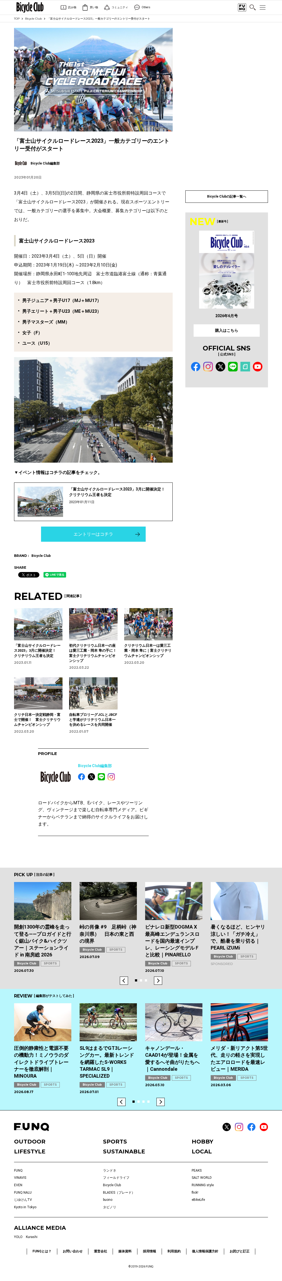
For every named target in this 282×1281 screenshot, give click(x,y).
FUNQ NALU (23, 1192)
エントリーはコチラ (93, 534)
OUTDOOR (29, 1141)
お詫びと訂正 (240, 1251)
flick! (195, 1192)
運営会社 (100, 1251)
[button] (124, 981)
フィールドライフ (116, 1178)
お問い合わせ (73, 1251)
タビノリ (109, 1207)
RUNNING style (203, 1185)
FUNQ (18, 1170)
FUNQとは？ (41, 1251)
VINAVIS (20, 1178)
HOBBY (202, 1141)
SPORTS (50, 963)
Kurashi (31, 1237)
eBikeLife (198, 1200)
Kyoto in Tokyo (25, 1207)
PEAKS (197, 1170)
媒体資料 (125, 1251)
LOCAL (202, 1151)
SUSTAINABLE (124, 1151)
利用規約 (174, 1251)
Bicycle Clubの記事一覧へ (226, 196)
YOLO (18, 1237)
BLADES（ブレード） (119, 1192)
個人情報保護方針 (205, 1251)
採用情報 (149, 1251)
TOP (17, 18)
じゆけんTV (23, 1200)
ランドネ (109, 1170)
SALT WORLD (202, 1178)
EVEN (18, 1185)
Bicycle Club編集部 (95, 766)
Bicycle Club (33, 18)
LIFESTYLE (29, 1151)
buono (107, 1200)
